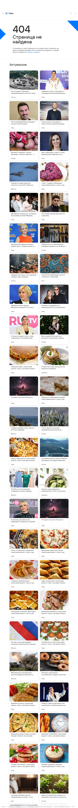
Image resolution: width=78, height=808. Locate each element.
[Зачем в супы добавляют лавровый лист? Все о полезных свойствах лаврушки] (54, 482)
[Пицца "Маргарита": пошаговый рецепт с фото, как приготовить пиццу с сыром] (24, 452)
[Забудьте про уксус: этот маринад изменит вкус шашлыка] (24, 268)
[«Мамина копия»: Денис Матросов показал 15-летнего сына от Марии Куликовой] (24, 299)
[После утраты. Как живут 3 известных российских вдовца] (54, 115)
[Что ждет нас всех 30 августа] (54, 513)
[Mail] (6, 13)
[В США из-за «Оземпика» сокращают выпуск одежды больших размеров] (24, 482)
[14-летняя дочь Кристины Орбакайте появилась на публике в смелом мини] (24, 513)
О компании (10, 806)
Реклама (18, 806)
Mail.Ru (4, 806)
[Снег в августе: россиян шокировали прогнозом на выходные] (54, 421)
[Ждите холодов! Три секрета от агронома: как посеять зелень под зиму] (54, 788)
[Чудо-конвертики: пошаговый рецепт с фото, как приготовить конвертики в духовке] (54, 574)
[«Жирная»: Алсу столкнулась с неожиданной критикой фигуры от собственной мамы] (54, 84)
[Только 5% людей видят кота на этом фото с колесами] (54, 268)
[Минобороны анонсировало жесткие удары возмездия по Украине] (24, 666)
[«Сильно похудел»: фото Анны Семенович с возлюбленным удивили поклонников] (24, 329)
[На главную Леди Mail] (10, 13)
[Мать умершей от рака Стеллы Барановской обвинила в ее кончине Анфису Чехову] (54, 146)
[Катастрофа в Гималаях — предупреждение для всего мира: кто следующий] (24, 84)
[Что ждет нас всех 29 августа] (24, 391)
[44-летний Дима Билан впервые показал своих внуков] (24, 115)
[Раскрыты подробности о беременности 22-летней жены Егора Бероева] (54, 299)
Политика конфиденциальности (62, 806)
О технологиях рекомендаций (43, 806)
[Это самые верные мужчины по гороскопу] (54, 207)
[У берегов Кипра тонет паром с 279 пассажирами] (24, 421)
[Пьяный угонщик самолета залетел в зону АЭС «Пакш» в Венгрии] (24, 176)
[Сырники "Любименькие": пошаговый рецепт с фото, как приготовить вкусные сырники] (24, 574)
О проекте (31, 806)
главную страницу (33, 52)
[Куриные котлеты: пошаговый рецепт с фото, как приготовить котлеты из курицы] (24, 697)
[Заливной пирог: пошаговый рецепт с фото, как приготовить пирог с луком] (24, 360)
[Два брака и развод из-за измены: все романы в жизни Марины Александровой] (24, 207)
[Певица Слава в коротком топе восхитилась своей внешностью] (54, 697)
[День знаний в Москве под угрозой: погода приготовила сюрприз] (54, 329)
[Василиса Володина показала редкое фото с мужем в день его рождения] (24, 237)
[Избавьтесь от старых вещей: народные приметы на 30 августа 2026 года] (54, 237)
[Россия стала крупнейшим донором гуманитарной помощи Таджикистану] (24, 635)
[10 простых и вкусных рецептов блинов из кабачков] (54, 360)
